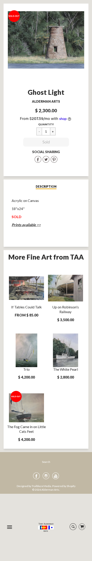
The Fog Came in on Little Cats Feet (26, 429)
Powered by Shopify (63, 486)
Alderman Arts (46, 101)
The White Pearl (65, 369)
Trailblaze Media (41, 486)
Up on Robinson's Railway (65, 309)
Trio (26, 369)
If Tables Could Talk (26, 307)
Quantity (46, 124)
